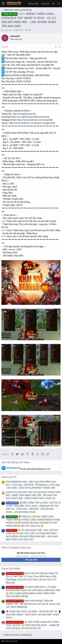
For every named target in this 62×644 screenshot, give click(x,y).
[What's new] (53, 3)
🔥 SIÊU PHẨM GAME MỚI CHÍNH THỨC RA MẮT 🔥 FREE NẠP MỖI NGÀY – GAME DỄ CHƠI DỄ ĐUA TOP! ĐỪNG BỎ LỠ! (32, 625)
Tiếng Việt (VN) (10, 641)
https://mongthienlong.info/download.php (30, 117)
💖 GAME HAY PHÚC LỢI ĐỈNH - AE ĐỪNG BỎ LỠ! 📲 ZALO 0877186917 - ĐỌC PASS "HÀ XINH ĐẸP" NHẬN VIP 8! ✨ (33, 614)
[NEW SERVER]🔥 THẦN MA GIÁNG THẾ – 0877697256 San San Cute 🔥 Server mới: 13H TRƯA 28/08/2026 (33, 603)
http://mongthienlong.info (24, 113)
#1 (60, 47)
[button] (3, 3)
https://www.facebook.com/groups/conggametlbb (32, 123)
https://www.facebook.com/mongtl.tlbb (35, 120)
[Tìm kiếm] (58, 3)
